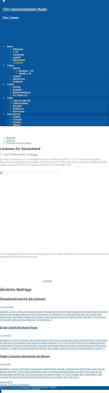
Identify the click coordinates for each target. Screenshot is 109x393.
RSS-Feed (53, 387)
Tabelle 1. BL (25, 73)
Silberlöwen (19, 60)
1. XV (15, 52)
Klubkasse (18, 108)
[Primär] (22, 31)
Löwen (10, 84)
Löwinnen (18, 62)
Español (17, 122)
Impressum (19, 111)
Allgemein (18, 49)
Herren (16, 68)
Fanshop (17, 106)
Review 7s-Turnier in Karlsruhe (14, 384)
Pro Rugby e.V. (20, 95)
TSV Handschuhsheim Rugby (25, 9)
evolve (2, 389)
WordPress (36, 389)
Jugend (17, 57)
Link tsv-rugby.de (22, 100)
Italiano (16, 125)
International (13, 114)
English (16, 116)
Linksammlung (20, 103)
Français (17, 119)
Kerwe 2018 (6, 382)
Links (10, 97)
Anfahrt (17, 87)
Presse (34, 154)
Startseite (10, 137)
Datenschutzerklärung (40, 387)
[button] (0, 391)
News (10, 46)
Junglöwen (18, 54)
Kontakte (17, 89)
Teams (10, 65)
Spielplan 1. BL (26, 70)
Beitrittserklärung (22, 92)
